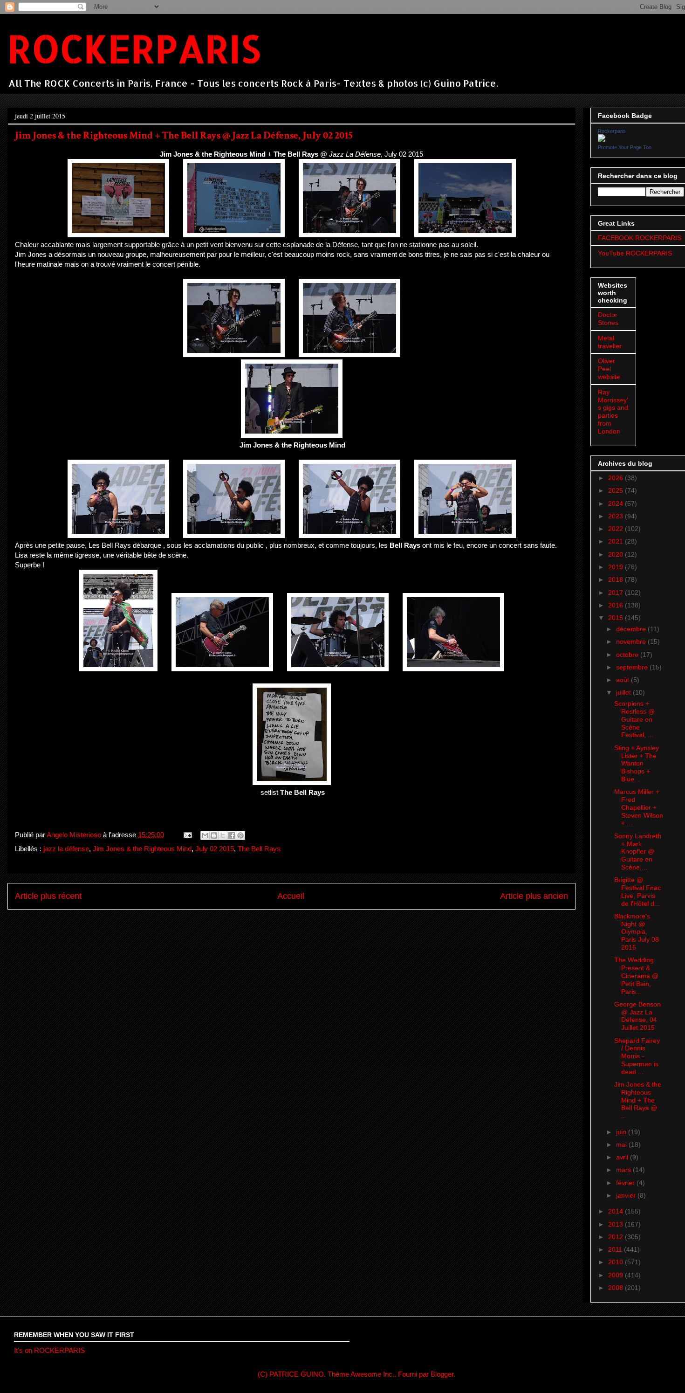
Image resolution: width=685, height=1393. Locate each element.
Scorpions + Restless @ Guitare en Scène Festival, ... (634, 719)
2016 (616, 605)
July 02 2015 (214, 849)
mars (624, 1169)
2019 (616, 567)
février (626, 1182)
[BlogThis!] (214, 835)
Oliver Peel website (609, 368)
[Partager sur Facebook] (231, 835)
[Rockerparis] (601, 139)
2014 (616, 1211)
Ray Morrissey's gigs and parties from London (613, 411)
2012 (616, 1237)
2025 (616, 490)
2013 (616, 1224)
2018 (616, 579)
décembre (632, 629)
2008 (616, 1287)
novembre (632, 641)
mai (622, 1144)
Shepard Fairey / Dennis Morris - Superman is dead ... (637, 1056)
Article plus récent (48, 896)
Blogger (442, 1374)
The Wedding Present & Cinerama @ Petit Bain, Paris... (636, 975)
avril (623, 1157)
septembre (633, 667)
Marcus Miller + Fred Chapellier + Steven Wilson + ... (638, 807)
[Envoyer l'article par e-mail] (187, 835)
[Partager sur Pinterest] (240, 835)
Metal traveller (610, 342)
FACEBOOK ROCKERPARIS (639, 237)
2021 (616, 541)
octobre (628, 654)
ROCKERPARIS (133, 48)
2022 (616, 528)
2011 (616, 1249)
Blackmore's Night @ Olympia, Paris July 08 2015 (636, 931)
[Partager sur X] (222, 835)
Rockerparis (612, 131)
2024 (616, 503)
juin (622, 1132)
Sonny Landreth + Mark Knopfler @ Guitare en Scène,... (637, 851)
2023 (616, 516)
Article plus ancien (534, 896)
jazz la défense (66, 849)
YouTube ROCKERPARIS (635, 253)
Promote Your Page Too (624, 147)
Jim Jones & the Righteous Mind (142, 849)
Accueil (290, 896)
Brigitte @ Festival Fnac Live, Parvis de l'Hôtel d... (637, 891)
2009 (616, 1275)
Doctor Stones (608, 318)
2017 (616, 592)
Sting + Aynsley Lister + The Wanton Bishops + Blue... (636, 763)
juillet (624, 692)
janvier (626, 1195)
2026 (616, 478)
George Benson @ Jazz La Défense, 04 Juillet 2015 (637, 1015)
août (623, 679)
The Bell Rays (259, 849)
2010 (616, 1262)
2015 (616, 617)
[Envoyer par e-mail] (205, 835)
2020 (616, 554)
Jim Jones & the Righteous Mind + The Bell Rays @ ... (637, 1100)
